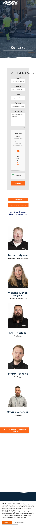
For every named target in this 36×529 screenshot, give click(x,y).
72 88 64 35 (17, 501)
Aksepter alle (7, 522)
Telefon (18, 86)
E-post (18, 94)
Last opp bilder (18, 135)
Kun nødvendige (19, 522)
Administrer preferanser (10, 526)
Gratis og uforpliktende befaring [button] (15, 430)
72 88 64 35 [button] (18, 199)
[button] (31, 3)
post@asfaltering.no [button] (18, 205)
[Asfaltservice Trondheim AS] (10, 3)
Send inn (18, 183)
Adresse (18, 103)
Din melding (18, 111)
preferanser (17, 515)
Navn (18, 78)
